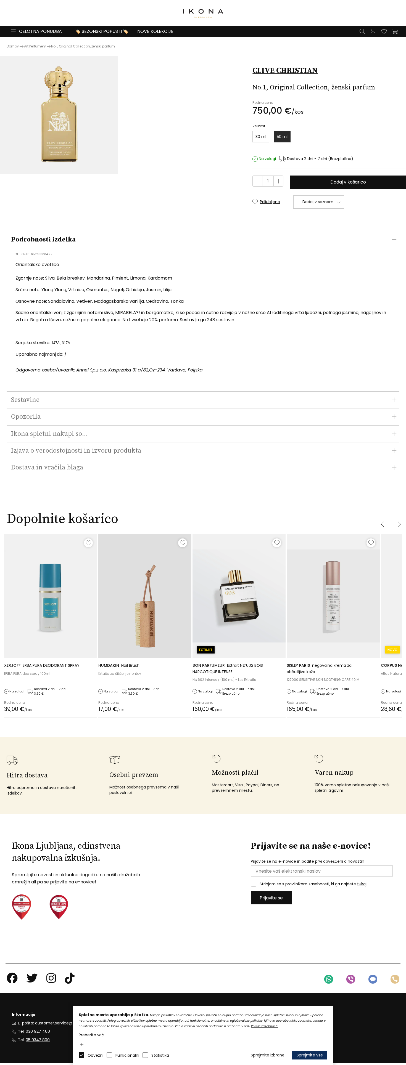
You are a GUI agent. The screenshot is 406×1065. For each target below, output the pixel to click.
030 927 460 (38, 1031)
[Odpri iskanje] (362, 31)
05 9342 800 (38, 1040)
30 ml (260, 136)
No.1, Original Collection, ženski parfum (83, 46)
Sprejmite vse (310, 1055)
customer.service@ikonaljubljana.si (68, 1023)
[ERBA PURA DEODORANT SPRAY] (50, 596)
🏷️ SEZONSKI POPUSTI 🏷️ (101, 31)
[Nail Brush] (144, 596)
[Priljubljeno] (88, 542)
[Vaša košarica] (395, 31)
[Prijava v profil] (372, 31)
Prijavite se (271, 898)
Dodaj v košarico (348, 182)
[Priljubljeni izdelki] (383, 31)
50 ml (282, 136)
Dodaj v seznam (317, 201)
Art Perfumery (35, 46)
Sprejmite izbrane (267, 1055)
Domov (13, 46)
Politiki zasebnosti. (264, 1026)
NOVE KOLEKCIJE (155, 31)
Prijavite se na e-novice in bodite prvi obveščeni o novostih (307, 861)
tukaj (362, 884)
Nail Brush (118, 665)
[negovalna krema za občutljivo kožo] (333, 596)
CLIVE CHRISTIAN (285, 70)
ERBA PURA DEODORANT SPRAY (42, 665)
